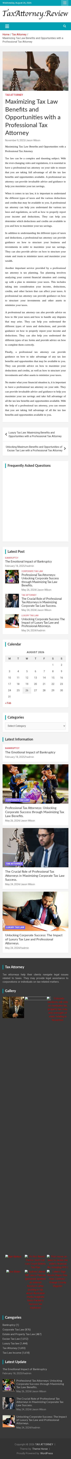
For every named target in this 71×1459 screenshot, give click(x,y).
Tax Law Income (12, 1352)
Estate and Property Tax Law (19, 1334)
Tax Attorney (14, 95)
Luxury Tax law (30, 615)
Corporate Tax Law (32, 571)
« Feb (8, 703)
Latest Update (15, 1362)
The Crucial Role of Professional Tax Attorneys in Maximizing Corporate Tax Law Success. (42, 602)
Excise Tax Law (11, 1338)
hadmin (30, 566)
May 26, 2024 (29, 589)
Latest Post (16, 551)
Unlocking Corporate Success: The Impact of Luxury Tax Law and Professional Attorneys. (43, 623)
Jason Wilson (33, 140)
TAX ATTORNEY (44, 1444)
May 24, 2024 (29, 610)
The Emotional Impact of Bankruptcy (28, 561)
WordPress (46, 1453)
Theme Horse (40, 1448)
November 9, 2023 (15, 140)
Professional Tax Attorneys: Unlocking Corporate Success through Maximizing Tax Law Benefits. (34, 812)
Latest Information (19, 739)
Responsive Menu (64, 3)
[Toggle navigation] (7, 26)
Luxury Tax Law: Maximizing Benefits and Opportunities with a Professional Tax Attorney (35, 434)
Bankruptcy (11, 558)
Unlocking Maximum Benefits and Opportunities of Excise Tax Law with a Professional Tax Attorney (34, 448)
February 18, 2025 (15, 566)
